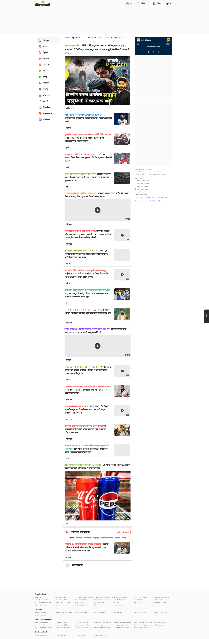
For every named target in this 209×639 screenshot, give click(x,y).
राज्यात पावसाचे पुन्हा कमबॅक (121, 625)
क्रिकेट (68, 128)
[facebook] (118, 108)
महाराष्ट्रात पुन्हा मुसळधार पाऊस (102, 627)
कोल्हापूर (96, 538)
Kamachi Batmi (138, 600)
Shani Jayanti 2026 (80, 600)
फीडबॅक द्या (207, 315)
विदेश (67, 303)
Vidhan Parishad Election (161, 597)
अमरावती (79, 538)
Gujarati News (118, 605)
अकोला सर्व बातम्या (123, 532)
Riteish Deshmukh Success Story (103, 600)
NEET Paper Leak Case (141, 597)
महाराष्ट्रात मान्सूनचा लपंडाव (160, 622)
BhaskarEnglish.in (142, 186)
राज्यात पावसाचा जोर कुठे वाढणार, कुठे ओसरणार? (143, 622)
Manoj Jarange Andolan (42, 600)
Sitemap (149, 169)
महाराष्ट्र (69, 244)
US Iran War (38, 597)
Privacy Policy (161, 174)
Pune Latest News (99, 612)
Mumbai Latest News (81, 612)
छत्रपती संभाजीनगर (107, 538)
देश (67, 187)
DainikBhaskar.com (142, 180)
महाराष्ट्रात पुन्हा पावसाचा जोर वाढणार (83, 625)
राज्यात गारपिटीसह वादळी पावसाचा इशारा (44, 627)
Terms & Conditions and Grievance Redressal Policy (150, 172)
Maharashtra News (40, 612)
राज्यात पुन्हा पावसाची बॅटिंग (61, 625)
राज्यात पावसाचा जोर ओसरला (141, 627)
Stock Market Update (120, 597)
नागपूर (124, 538)
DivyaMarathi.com (142, 189)
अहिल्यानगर (87, 538)
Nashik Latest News (140, 612)
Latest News (58, 605)
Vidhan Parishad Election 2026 (103, 597)
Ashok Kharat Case (120, 600)
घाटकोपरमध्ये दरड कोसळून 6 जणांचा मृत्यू (103, 625)
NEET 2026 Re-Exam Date (43, 602)
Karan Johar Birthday (41, 605)
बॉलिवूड (68, 360)
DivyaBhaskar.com (142, 183)
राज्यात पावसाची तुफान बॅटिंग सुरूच (83, 627)
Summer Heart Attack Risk (63, 602)
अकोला (71, 538)
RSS (144, 174)
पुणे (67, 283)
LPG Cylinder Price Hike (62, 597)
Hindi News (97, 605)
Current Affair (158, 600)
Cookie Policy (151, 174)
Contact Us (138, 174)
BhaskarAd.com (141, 195)
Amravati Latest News (41, 615)
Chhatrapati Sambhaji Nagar (63, 612)
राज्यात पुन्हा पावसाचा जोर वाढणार (62, 627)
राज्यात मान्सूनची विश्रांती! (61, 622)
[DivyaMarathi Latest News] (43, 5)
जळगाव (117, 538)
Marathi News (79, 602)
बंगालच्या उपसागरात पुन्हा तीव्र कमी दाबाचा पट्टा (123, 622)
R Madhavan (138, 602)
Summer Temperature (61, 600)
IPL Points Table (99, 602)
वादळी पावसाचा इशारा (159, 625)
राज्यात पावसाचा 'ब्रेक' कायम (81, 622)
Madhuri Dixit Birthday (81, 605)
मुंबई (67, 147)
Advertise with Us (140, 169)
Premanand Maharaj (160, 602)
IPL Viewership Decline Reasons (84, 597)
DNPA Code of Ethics (156, 201)
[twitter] (123, 108)
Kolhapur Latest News (160, 612)
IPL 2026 (117, 602)
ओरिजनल (69, 108)
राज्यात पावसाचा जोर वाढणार (41, 625)
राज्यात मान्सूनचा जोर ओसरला (42, 622)
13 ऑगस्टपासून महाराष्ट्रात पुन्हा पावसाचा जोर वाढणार (143, 625)
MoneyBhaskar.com (142, 192)
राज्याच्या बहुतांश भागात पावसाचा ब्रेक (103, 622)
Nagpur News (118, 612)
